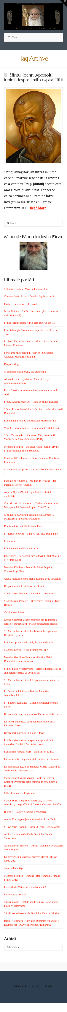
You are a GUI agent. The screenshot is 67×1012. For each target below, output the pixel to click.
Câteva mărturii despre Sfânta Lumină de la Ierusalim (32, 578)
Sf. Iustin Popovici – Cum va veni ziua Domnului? (31, 533)
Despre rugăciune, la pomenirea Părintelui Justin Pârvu (33, 714)
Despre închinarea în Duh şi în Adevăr (24, 733)
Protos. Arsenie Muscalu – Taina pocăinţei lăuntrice (31, 401)
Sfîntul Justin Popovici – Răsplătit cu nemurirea (29, 593)
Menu (14, 37)
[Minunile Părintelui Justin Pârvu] (33, 256)
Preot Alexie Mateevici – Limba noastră (25, 887)
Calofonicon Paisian (14, 612)
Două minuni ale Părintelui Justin (21, 548)
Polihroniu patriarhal (15, 894)
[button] (63, 3)
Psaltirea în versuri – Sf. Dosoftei (21, 304)
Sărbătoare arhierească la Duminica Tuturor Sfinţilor (32, 913)
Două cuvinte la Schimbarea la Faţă (23, 526)
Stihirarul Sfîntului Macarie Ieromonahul (25, 289)
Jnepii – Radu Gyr (13, 868)
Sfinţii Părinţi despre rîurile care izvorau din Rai (29, 322)
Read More (38, 208)
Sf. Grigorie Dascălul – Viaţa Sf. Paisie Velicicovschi (32, 827)
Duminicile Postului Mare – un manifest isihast (29, 751)
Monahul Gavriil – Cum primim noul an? (26, 650)
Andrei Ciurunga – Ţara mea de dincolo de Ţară (29, 819)
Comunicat (9, 541)
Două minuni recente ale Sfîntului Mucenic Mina (30, 420)
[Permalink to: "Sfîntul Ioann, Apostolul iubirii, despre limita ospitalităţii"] (34, 126)
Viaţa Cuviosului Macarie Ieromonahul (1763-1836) (31, 428)
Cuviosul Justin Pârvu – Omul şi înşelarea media (29, 296)
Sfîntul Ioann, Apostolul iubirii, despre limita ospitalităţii (33, 77)
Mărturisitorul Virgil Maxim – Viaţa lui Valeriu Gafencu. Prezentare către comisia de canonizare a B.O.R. (30, 782)
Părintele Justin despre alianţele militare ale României (32, 759)
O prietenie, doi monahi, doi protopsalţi (25, 371)
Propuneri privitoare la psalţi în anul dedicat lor (29, 642)
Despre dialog (11, 364)
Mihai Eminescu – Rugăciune (19, 793)
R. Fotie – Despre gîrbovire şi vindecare (25, 812)
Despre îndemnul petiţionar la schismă (24, 586)
